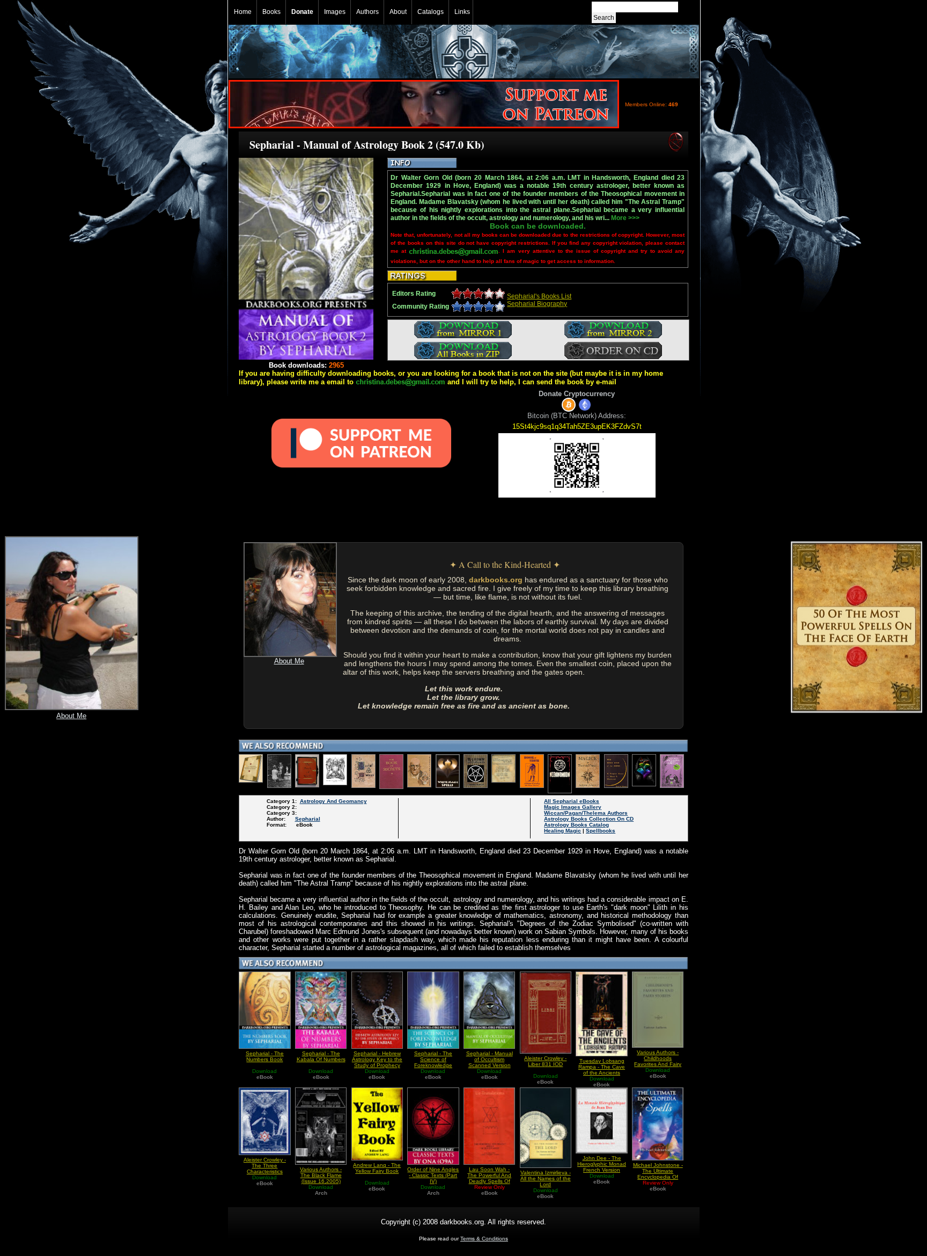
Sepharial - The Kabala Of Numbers (321, 1056)
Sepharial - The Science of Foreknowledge (433, 1059)
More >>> (625, 218)
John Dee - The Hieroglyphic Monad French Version (601, 1164)
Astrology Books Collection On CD (589, 819)
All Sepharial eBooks (571, 801)
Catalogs (430, 12)
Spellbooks (600, 831)
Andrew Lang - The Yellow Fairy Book (377, 1168)
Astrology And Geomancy (333, 801)
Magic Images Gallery (572, 807)
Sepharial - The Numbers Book (265, 1056)
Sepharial (307, 819)
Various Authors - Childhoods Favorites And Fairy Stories (657, 1061)
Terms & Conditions (484, 1239)
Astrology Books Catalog (576, 825)
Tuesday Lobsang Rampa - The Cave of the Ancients (601, 1067)
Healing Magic (562, 831)
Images (334, 12)
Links (462, 12)
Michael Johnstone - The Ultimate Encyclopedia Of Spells (658, 1174)
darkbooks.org (496, 579)
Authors (367, 12)
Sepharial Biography (537, 304)
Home (243, 12)
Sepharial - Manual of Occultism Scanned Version (489, 1059)
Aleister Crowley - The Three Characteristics (265, 1165)
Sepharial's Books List (539, 296)
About (398, 12)
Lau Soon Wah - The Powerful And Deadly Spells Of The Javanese (489, 1178)
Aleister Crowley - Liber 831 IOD (545, 1061)
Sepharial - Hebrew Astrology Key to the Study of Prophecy (377, 1059)
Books (271, 12)
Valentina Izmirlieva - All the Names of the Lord (545, 1178)
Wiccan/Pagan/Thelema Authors (586, 813)
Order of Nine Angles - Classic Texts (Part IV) (433, 1175)
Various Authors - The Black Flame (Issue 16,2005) (321, 1175)
